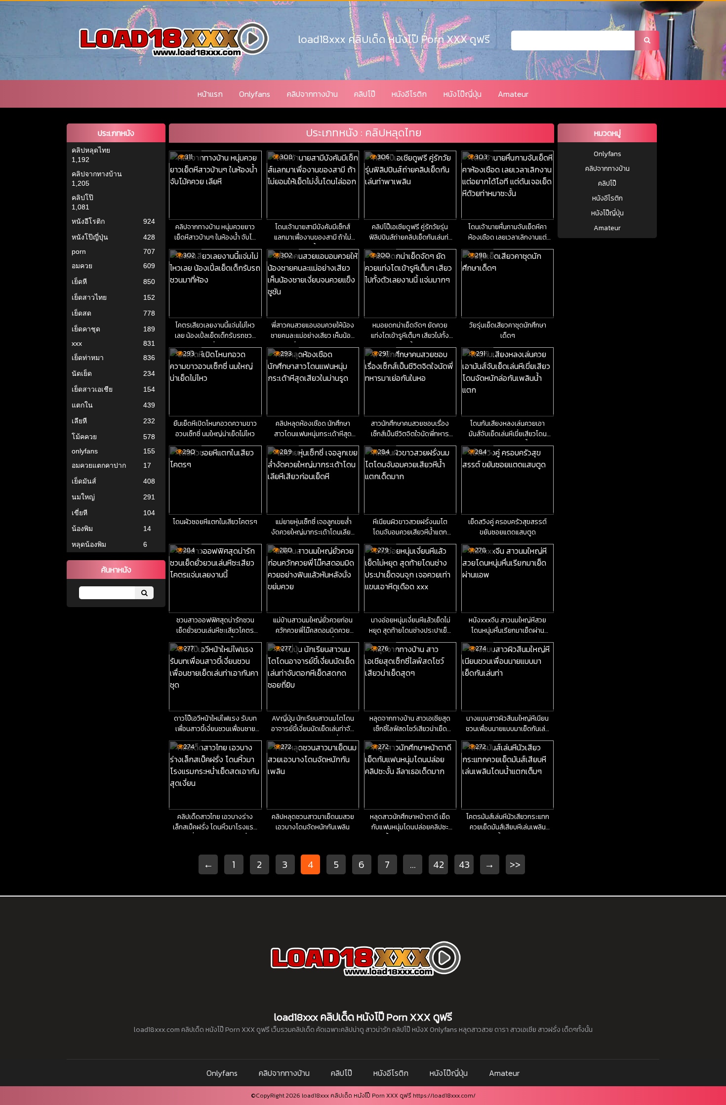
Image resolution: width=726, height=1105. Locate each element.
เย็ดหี (79, 282)
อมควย (82, 266)
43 (464, 864)
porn (79, 251)
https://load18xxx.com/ (444, 1095)
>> (515, 864)
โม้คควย (84, 437)
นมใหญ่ (83, 497)
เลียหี (79, 421)
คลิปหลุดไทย (91, 150)
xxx (77, 343)
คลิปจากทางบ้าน (312, 94)
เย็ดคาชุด (86, 329)
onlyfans (85, 451)
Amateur (513, 94)
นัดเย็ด (82, 373)
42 (438, 864)
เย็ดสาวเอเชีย (92, 389)
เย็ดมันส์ (84, 481)
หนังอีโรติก (409, 94)
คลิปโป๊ (364, 94)
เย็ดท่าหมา (88, 358)
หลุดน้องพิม (89, 544)
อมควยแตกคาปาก (99, 465)
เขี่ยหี (79, 513)
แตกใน (82, 405)
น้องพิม (82, 528)
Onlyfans (254, 94)
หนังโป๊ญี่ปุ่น (463, 94)
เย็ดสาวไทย (89, 297)
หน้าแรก (210, 94)
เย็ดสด (81, 313)
